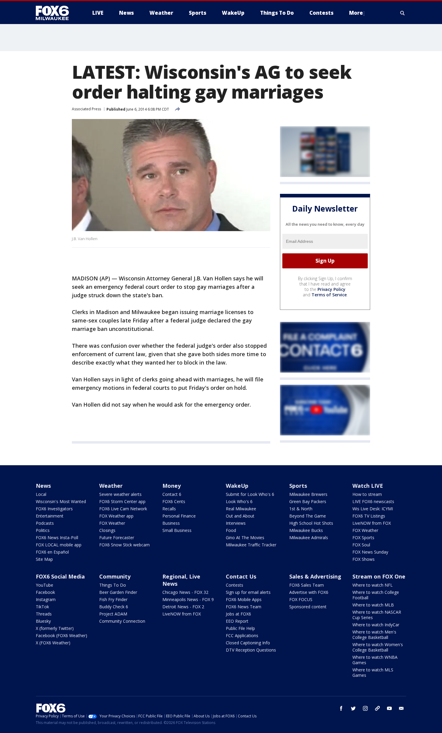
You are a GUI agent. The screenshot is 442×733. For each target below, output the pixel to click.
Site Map (44, 559)
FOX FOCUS (300, 599)
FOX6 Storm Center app (122, 501)
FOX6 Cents (173, 501)
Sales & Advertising (315, 576)
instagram (365, 708)
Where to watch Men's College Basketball (374, 634)
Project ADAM (113, 614)
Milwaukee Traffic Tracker (251, 545)
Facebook (45, 592)
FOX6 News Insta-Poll (57, 537)
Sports (298, 485)
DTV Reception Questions (251, 650)
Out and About (240, 516)
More (356, 12)
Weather (111, 485)
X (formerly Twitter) (55, 628)
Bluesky (43, 621)
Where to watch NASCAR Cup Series (376, 614)
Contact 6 (171, 494)
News (43, 485)
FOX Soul (361, 545)
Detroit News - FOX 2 (183, 606)
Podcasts (45, 523)
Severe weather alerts (120, 494)
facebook (341, 708)
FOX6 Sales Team (306, 585)
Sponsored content (308, 606)
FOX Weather (112, 523)
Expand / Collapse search (402, 12)
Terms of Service (329, 295)
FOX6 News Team (243, 606)
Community (114, 576)
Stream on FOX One (378, 576)
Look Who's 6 (239, 501)
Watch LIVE (367, 485)
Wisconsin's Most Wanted (61, 501)
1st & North (300, 509)
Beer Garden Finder (118, 592)
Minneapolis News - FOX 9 (188, 599)
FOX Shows (363, 559)
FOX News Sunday (370, 552)
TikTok (42, 606)
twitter (353, 708)
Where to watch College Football (375, 594)
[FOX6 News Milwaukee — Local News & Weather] (55, 13)
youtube (389, 708)
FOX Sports (363, 537)
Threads (44, 614)
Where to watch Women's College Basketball (377, 647)
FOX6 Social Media (60, 576)
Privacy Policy (331, 289)
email (401, 708)
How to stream (367, 494)
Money (171, 485)
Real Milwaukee (241, 509)
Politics (43, 530)
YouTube (44, 585)
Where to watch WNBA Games (374, 659)
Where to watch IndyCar (375, 625)
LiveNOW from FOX (371, 523)
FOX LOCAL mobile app (58, 545)
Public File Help (240, 628)
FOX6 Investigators (54, 509)
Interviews (236, 523)
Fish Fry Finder (113, 599)
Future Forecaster (116, 537)
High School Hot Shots (311, 523)
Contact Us (241, 576)
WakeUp (237, 485)
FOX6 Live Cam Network (123, 509)
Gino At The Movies (245, 537)
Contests (234, 585)
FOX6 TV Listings (368, 516)
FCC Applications (242, 635)
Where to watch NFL (372, 585)
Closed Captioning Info (248, 643)
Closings (107, 530)
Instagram (46, 599)
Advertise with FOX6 (308, 592)
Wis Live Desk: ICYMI (372, 509)
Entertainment (49, 516)
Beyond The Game (307, 516)
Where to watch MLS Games (372, 672)
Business (171, 523)
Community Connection (122, 621)
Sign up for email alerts (248, 592)
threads (377, 708)
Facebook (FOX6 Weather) (61, 635)
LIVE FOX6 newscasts (373, 501)
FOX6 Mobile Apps (244, 599)
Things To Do (112, 585)
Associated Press (86, 108)
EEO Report (237, 621)
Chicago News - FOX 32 (185, 592)
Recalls (169, 509)
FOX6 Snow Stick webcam (124, 545)
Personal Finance (179, 516)
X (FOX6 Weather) (53, 643)
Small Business (177, 530)
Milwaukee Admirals (308, 537)
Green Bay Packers (307, 501)
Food (231, 530)
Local (41, 494)
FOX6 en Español (52, 552)
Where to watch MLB (373, 605)
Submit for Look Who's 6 (250, 494)
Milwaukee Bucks (306, 530)
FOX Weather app (116, 516)
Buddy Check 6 (113, 606)
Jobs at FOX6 (238, 614)
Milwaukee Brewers (308, 494)
